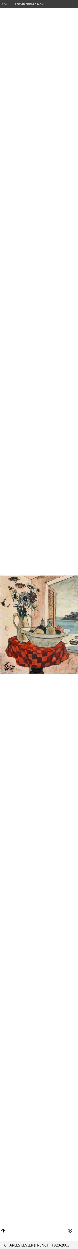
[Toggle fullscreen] (57, 4)
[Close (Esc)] (74, 4)
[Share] (65, 4)
